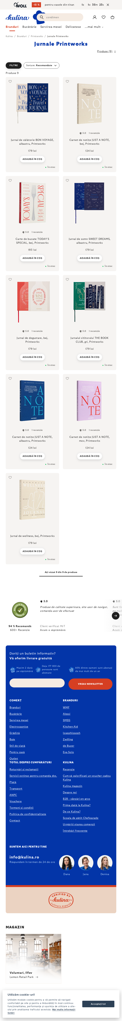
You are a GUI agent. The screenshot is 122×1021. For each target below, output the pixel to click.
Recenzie (69, 769)
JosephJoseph (71, 733)
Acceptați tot (98, 1004)
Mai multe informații (63, 1009)
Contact (15, 820)
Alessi (66, 714)
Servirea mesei (19, 720)
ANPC (13, 795)
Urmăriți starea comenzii (79, 824)
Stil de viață (17, 746)
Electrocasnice (19, 726)
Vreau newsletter (90, 684)
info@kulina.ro (24, 857)
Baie (12, 739)
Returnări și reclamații (24, 769)
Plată (13, 782)
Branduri (15, 707)
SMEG (66, 720)
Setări (11, 1013)
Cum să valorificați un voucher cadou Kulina (87, 778)
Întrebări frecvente (75, 831)
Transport (16, 788)
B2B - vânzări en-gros (76, 799)
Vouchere (16, 801)
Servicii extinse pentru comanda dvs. (33, 776)
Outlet (14, 758)
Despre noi (70, 792)
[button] (61, 65)
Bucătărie (16, 714)
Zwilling (68, 739)
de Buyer (68, 746)
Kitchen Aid (70, 726)
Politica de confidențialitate (28, 814)
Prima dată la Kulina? (77, 805)
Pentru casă (17, 752)
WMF (66, 707)
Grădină (15, 733)
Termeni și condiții (22, 808)
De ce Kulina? (71, 811)
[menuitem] (12, 28)
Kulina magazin (72, 786)
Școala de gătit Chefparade (80, 818)
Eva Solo (68, 752)
